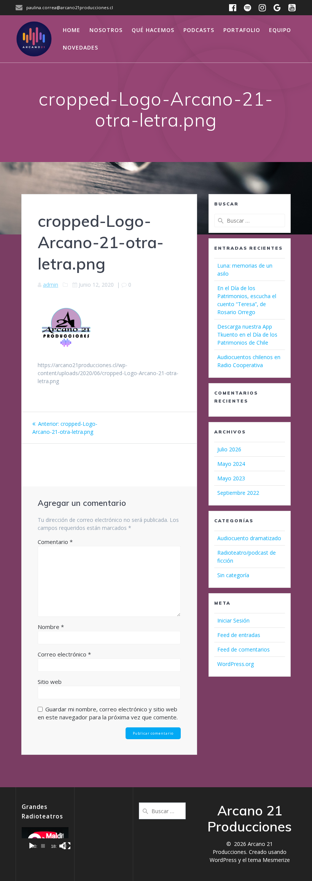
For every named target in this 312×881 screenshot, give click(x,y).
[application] (45, 840)
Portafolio (241, 30)
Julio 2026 (229, 449)
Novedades (80, 47)
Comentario (55, 542)
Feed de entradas (238, 635)
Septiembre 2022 (238, 492)
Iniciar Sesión (233, 620)
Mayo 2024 (231, 463)
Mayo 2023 (231, 478)
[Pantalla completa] (67, 846)
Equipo (280, 30)
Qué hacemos (153, 30)
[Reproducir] (31, 846)
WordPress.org (235, 664)
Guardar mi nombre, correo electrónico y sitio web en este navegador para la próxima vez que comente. (108, 713)
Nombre (51, 627)
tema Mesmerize (269, 859)
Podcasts (198, 30)
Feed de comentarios (243, 649)
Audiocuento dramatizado (249, 538)
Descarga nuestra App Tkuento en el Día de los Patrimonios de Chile (247, 334)
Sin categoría (233, 575)
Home (71, 30)
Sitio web (50, 681)
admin (50, 284)
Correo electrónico (64, 654)
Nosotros (106, 30)
